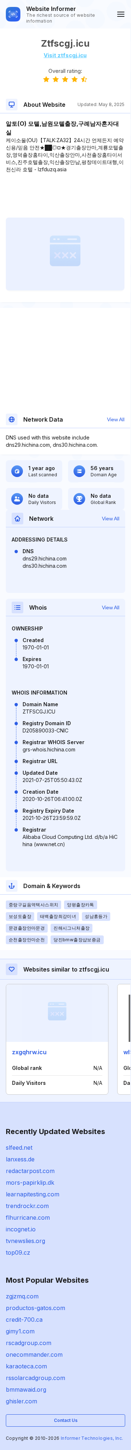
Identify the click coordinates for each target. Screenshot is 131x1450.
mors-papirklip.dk (30, 1182)
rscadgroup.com (28, 1343)
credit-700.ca (24, 1319)
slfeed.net (19, 1147)
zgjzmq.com (22, 1296)
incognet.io (21, 1229)
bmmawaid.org (26, 1389)
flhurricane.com (28, 1217)
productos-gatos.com (35, 1308)
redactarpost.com (30, 1171)
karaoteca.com (26, 1366)
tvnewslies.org (25, 1240)
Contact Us (66, 1420)
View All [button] (115, 419)
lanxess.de (20, 1159)
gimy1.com (20, 1331)
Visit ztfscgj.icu (65, 55)
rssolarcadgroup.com (35, 1377)
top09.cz (18, 1252)
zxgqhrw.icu (29, 1052)
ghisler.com (21, 1401)
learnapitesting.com (32, 1194)
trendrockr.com (27, 1205)
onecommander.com (34, 1354)
